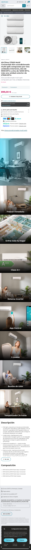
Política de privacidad (15, 545)
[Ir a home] (1, 12)
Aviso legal (24, 545)
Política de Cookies (6, 545)
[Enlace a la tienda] (4, 2)
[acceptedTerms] (1, 510)
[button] (28, 50)
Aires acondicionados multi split (15, 130)
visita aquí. (20, 536)
